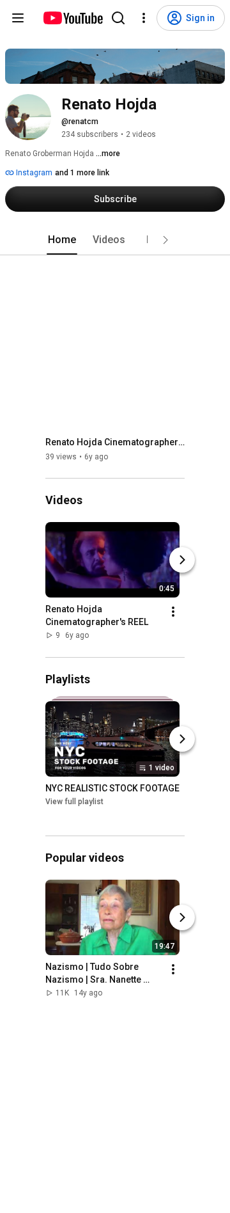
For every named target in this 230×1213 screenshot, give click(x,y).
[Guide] (18, 18)
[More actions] (173, 612)
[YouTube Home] (72, 18)
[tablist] (115, 240)
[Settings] (143, 18)
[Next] (182, 560)
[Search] (118, 18)
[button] (165, 240)
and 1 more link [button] (82, 172)
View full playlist (74, 801)
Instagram (33, 172)
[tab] (62, 240)
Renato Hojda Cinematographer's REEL (115, 442)
